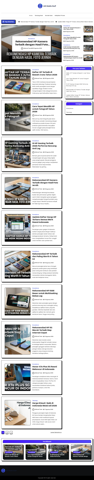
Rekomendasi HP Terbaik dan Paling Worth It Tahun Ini (45, 256)
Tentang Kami (39, 15)
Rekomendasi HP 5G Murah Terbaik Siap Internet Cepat (42, 330)
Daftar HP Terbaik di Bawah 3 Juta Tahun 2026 (71, 28)
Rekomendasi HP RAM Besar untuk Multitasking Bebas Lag (45, 293)
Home (31, 15)
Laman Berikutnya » (56, 432)
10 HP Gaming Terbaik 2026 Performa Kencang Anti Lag (71, 47)
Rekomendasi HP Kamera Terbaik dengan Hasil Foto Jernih (72, 57)
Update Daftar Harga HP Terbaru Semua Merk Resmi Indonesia (31, 44)
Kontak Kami (49, 15)
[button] (59, 44)
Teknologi (34, 400)
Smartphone (31, 38)
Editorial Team (27, 48)
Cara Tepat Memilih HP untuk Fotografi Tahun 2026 (71, 38)
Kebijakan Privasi (60, 15)
